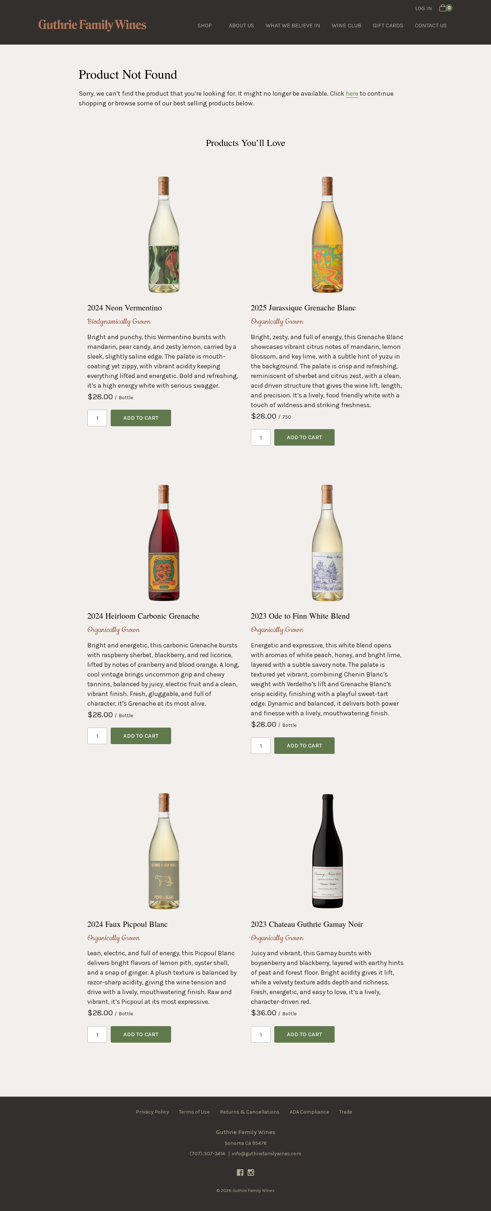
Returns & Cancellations (250, 1112)
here (352, 93)
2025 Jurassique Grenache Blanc (303, 307)
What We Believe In (293, 25)
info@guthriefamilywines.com (266, 1154)
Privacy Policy (152, 1112)
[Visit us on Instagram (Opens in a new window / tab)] (251, 1174)
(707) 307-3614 (207, 1154)
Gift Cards (388, 25)
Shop (205, 25)
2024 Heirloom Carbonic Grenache (143, 615)
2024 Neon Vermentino (124, 307)
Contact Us (431, 25)
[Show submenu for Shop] (219, 25)
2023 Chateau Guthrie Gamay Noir (307, 924)
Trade (345, 1112)
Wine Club (346, 25)
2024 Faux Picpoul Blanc (127, 924)
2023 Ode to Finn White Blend (300, 615)
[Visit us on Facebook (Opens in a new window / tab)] (240, 1174)
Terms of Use (194, 1112)
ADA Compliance (309, 1112)
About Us (241, 25)
